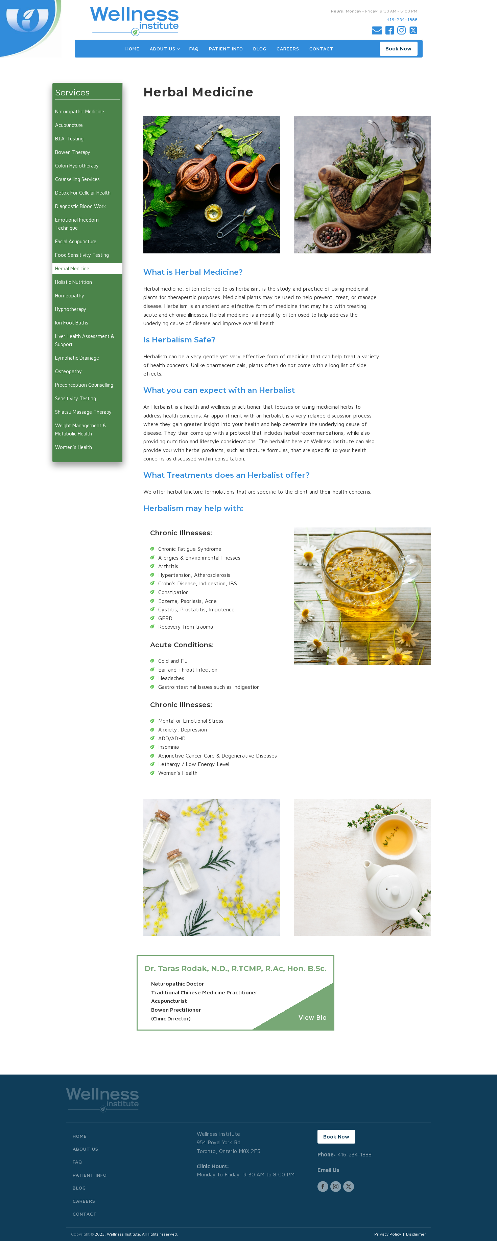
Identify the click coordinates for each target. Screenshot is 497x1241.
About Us (162, 48)
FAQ (194, 48)
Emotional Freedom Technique (77, 224)
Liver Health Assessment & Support (84, 340)
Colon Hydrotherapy (77, 165)
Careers (288, 48)
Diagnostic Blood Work (80, 206)
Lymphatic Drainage (77, 358)
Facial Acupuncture (75, 241)
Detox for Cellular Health (83, 193)
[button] (399, 49)
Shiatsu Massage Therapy (83, 412)
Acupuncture (69, 125)
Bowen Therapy (72, 152)
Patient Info (226, 48)
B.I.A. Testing (69, 138)
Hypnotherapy (70, 309)
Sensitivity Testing (75, 398)
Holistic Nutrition (73, 282)
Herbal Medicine (72, 268)
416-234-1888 (402, 19)
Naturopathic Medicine (79, 111)
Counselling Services (77, 179)
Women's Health (73, 447)
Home (132, 48)
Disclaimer (416, 1234)
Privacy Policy (387, 1234)
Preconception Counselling (84, 385)
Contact (321, 48)
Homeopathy (69, 295)
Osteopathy (68, 371)
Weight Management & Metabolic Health (80, 429)
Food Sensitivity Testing (82, 255)
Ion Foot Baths (71, 322)
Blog (259, 48)
